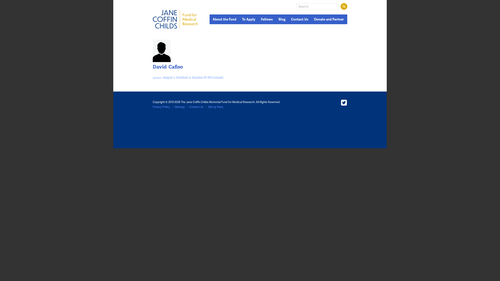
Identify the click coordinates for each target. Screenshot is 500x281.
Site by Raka (215, 107)
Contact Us (299, 19)
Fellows (267, 19)
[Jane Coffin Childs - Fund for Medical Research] (175, 19)
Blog (282, 19)
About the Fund (224, 19)
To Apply (248, 19)
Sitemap (180, 107)
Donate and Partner (329, 19)
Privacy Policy (161, 107)
